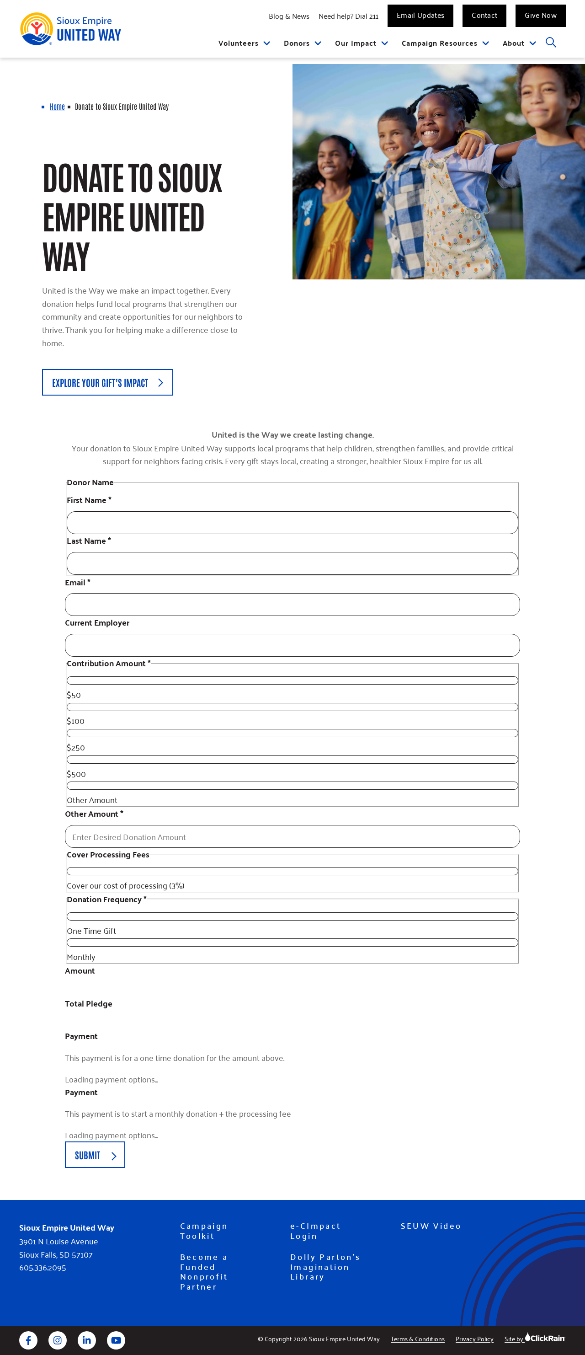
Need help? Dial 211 (348, 15)
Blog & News (289, 15)
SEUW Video (431, 1226)
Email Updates (420, 14)
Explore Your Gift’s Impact (100, 382)
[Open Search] (551, 43)
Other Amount (92, 799)
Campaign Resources (440, 42)
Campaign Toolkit (204, 1230)
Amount (80, 970)
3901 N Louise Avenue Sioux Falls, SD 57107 (58, 1247)
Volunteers (238, 42)
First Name (89, 500)
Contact (484, 14)
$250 (76, 746)
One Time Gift (91, 930)
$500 (76, 773)
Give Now (541, 14)
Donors (297, 42)
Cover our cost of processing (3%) (126, 885)
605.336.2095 (42, 1267)
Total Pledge (88, 1003)
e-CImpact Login (315, 1230)
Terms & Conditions (418, 1338)
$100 (76, 720)
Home (57, 106)
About (514, 42)
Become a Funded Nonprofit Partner (204, 1271)
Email (77, 582)
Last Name (89, 540)
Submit (87, 1155)
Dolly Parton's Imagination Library (325, 1266)
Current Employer (97, 622)
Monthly (81, 956)
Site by (515, 1338)
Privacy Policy (475, 1338)
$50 (74, 694)
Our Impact (356, 42)
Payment (81, 1036)
